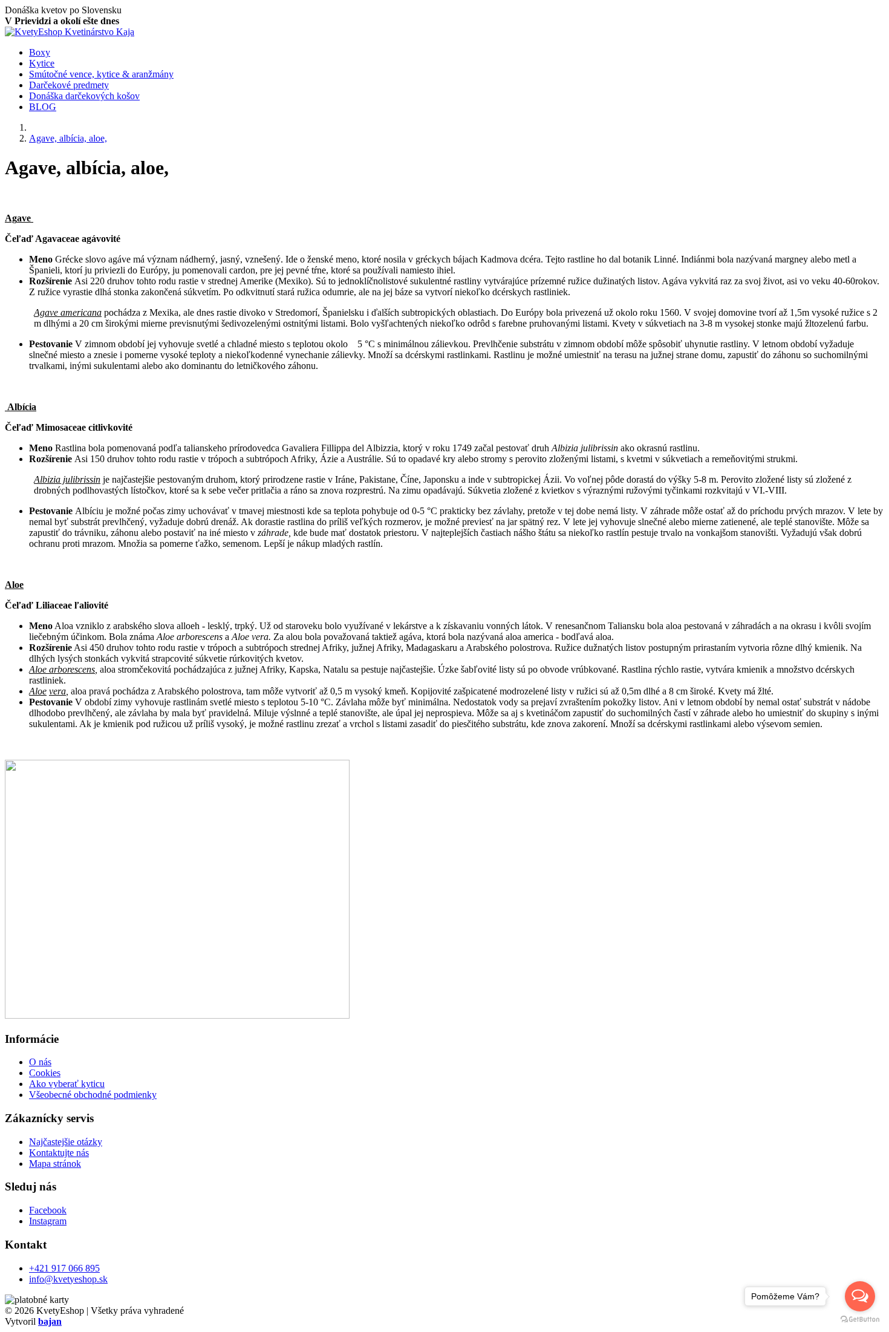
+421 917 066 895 (64, 1268)
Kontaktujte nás (59, 1153)
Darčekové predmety (69, 85)
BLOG (42, 107)
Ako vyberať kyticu (67, 1084)
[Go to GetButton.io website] (860, 1320)
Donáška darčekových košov (84, 96)
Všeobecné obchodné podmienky (93, 1094)
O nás (40, 1062)
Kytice (41, 63)
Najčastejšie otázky (65, 1142)
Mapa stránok (55, 1163)
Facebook (48, 1210)
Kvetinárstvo (99, 32)
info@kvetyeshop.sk (68, 1279)
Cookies (44, 1073)
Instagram (48, 1221)
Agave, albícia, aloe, (68, 138)
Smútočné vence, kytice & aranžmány (101, 74)
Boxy (39, 52)
